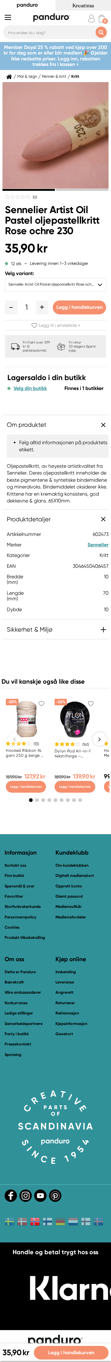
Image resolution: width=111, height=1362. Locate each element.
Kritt (75, 76)
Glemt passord (69, 896)
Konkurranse (16, 1003)
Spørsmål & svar (20, 886)
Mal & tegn (27, 76)
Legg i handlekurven (79, 307)
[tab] (28, 190)
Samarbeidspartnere (24, 1023)
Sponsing (13, 1054)
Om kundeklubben (72, 865)
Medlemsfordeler (71, 917)
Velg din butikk (30, 388)
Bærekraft (14, 982)
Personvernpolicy (20, 917)
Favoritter (14, 896)
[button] (11, 307)
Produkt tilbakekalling (25, 937)
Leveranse (65, 982)
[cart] (101, 18)
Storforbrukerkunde (23, 906)
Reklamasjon (67, 1013)
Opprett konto (69, 886)
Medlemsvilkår (69, 906)
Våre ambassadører (23, 992)
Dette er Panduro (20, 972)
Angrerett (64, 992)
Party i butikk (17, 1033)
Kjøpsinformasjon (71, 1023)
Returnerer (65, 1003)
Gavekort (64, 1033)
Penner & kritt (54, 76)
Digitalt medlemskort (75, 875)
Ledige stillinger (19, 1013)
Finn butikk (14, 875)
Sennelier (98, 545)
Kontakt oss (15, 865)
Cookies (12, 927)
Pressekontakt (18, 1044)
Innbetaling (66, 972)
